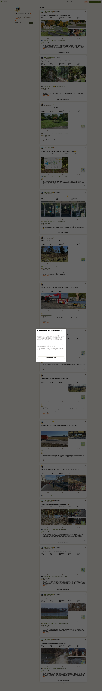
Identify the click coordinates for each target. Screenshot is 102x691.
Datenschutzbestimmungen (42, 350)
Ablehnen (51, 360)
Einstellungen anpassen (51, 357)
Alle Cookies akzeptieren (51, 355)
